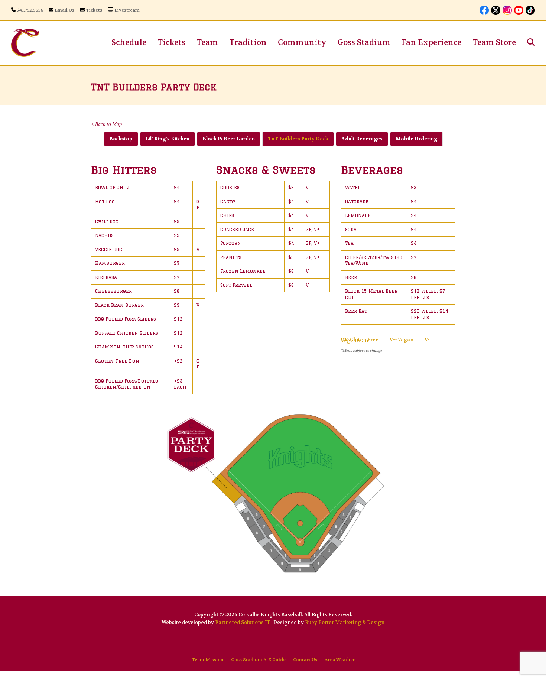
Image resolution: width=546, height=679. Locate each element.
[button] (530, 42)
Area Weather (340, 660)
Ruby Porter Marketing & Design (344, 622)
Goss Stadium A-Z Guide (258, 660)
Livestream (127, 10)
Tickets (94, 10)
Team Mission (208, 660)
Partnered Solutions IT (242, 622)
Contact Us (305, 660)
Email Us (64, 10)
